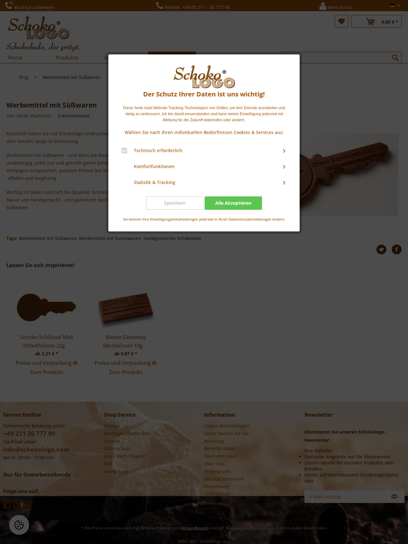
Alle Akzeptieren (233, 203)
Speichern (175, 203)
